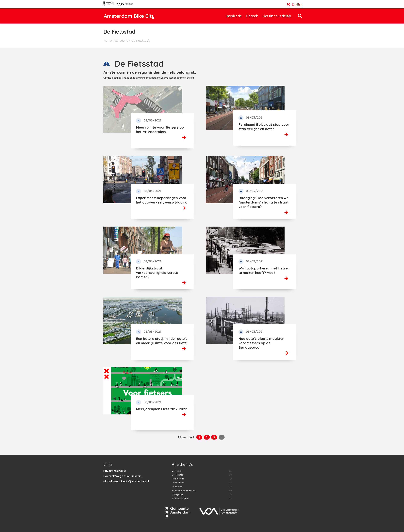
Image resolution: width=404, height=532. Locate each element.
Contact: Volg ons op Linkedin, (122, 476)
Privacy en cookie (114, 470)
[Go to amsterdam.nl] (108, 5)
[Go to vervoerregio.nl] (123, 4)
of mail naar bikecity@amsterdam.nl (126, 481)
